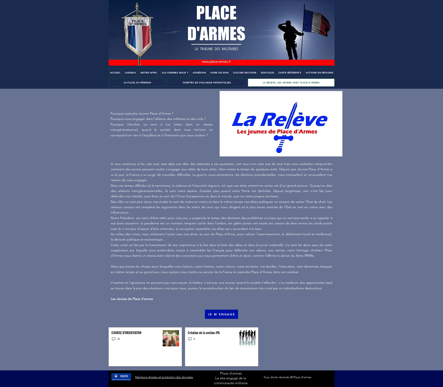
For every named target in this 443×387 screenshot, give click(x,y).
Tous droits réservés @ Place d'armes (287, 377)
